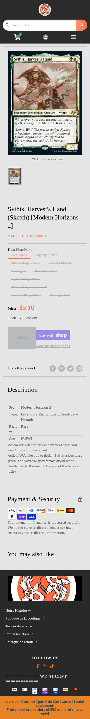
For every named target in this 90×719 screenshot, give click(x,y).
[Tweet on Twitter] (70, 368)
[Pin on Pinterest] (61, 368)
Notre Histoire (17, 611)
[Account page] (45, 37)
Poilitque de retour (20, 642)
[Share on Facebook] (53, 368)
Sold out (22, 337)
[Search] (81, 25)
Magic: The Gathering (27, 236)
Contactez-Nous (18, 634)
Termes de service (19, 626)
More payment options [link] (53, 346)
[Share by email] (79, 368)
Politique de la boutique (23, 618)
